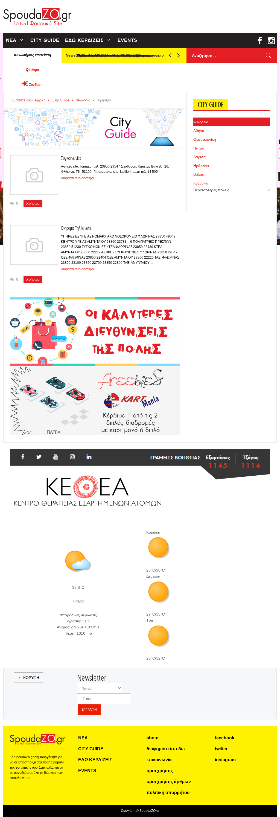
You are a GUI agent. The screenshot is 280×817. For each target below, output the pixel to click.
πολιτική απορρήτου (168, 792)
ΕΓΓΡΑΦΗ (89, 709)
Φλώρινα (83, 100)
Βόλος (198, 174)
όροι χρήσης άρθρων (169, 781)
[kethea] (140, 455)
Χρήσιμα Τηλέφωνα (76, 228)
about (153, 738)
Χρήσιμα (33, 203)
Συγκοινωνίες (71, 158)
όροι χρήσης (160, 770)
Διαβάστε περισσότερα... (78, 178)
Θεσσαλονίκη (204, 139)
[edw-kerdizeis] (95, 303)
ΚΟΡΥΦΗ (31, 677)
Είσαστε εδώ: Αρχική (28, 100)
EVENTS (127, 40)
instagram (225, 759)
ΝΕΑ (11, 40)
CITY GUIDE (44, 40)
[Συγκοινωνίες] (34, 175)
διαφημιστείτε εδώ (166, 748)
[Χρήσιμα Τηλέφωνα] (34, 245)
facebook (224, 738)
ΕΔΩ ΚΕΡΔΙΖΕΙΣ (84, 40)
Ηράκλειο (201, 165)
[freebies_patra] (95, 369)
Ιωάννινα (200, 183)
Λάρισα (199, 157)
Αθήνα (198, 130)
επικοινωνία (159, 759)
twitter (221, 748)
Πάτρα (198, 148)
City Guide (60, 100)
